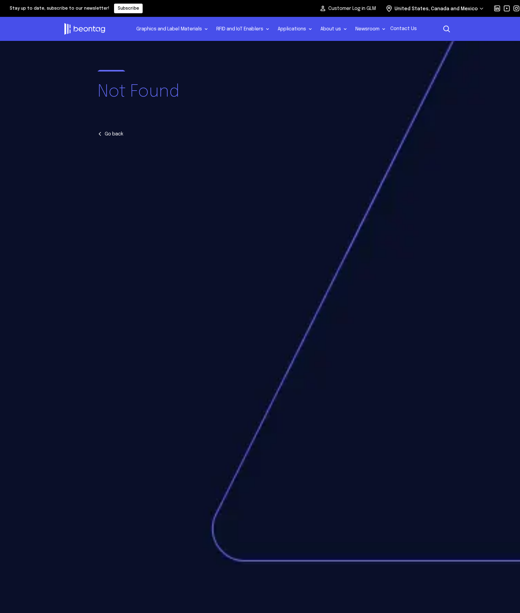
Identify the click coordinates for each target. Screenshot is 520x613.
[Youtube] (506, 8)
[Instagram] (516, 8)
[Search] (447, 29)
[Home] (94, 29)
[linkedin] (497, 8)
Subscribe (128, 8)
